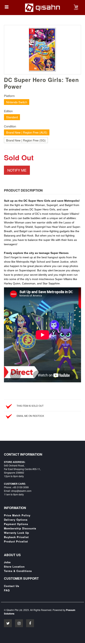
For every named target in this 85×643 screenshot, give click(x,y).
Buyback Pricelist (16, 537)
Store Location (14, 566)
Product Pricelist (16, 541)
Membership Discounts (20, 528)
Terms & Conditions (18, 571)
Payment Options (16, 524)
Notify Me (16, 170)
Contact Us (11, 586)
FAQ (7, 590)
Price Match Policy (17, 515)
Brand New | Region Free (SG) (26, 140)
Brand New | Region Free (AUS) (26, 132)
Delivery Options (15, 519)
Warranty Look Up (16, 533)
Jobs (7, 562)
